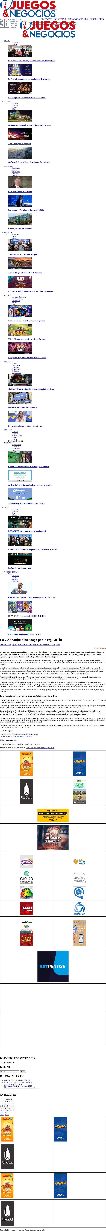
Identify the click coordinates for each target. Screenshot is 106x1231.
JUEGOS (7, 295)
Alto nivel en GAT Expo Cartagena (23, 254)
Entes (14, 363)
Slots (14, 304)
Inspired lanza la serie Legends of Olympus (26, 321)
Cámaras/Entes (17, 435)
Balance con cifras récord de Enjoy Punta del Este (29, 125)
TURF (6, 507)
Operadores (16, 172)
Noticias (15, 577)
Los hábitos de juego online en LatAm (24, 634)
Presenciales (16, 301)
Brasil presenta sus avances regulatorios (25, 426)
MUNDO (15, 576)
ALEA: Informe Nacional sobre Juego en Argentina (30, 485)
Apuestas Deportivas (19, 297)
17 (7, 1108)
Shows (14, 238)
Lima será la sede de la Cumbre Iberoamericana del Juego (19, 734)
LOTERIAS (8, 430)
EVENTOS (8, 232)
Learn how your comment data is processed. (40, 748)
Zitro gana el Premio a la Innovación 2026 (26, 210)
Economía (15, 446)
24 (7, 1110)
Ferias (14, 236)
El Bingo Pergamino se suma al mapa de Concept (29, 79)
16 (5, 1108)
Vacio (10, 574)
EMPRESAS (8, 166)
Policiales (15, 371)
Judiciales (15, 367)
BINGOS (7, 41)
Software (15, 175)
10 (7, 1106)
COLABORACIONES (78, 19)
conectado (17, 744)
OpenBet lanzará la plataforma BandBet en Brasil (16, 736)
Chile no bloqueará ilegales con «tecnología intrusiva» (31, 389)
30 (5, 1113)
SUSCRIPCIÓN (97, 19)
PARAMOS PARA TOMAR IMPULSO (17, 1080)
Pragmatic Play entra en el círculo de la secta (27, 358)
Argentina (15, 42)
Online (14, 302)
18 (9, 1108)
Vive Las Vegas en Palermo (19, 144)
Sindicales (15, 581)
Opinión (15, 579)
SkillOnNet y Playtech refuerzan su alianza (26, 503)
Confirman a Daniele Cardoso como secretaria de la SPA (32, 597)
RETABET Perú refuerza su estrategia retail (27, 531)
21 (1, 1110)
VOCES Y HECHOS (11, 572)
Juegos (14, 170)
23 (5, 1110)
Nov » (7, 1115)
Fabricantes (16, 168)
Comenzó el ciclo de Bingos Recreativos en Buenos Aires (31, 61)
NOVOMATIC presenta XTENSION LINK (26, 616)
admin (58, 645)
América (15, 103)
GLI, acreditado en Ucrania (20, 192)
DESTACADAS (5, 645)
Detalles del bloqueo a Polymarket (22, 407)
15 (3, 1108)
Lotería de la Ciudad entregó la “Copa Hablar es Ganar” (32, 549)
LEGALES (8, 362)
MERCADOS (9, 443)
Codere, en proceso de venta (20, 228)
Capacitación (16, 445)
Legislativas (16, 369)
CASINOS (7, 101)
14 (1, 1108)
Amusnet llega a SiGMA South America (25, 273)
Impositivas (16, 365)
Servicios (15, 173)
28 (1, 1113)
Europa (14, 107)
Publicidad (15, 450)
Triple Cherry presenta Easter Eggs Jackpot (27, 339)
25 (9, 1110)
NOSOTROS (60, 19)
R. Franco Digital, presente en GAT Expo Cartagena (30, 291)
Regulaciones (16, 373)
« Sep (2, 1115)
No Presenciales (17, 299)
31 (7, 1113)
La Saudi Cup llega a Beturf (20, 568)
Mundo (14, 44)
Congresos (15, 234)
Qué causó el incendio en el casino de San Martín (29, 162)
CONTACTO (46, 19)
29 (3, 1113)
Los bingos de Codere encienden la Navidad (26, 98)
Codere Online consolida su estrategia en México (28, 467)
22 (3, 1110)
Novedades (16, 448)
